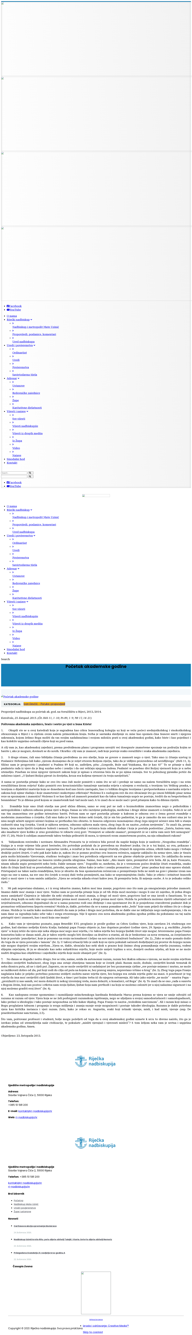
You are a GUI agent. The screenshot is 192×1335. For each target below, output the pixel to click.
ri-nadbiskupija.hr (26, 1117)
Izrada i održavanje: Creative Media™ (106, 1326)
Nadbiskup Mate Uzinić (26, 1204)
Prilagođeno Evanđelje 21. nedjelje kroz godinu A (39, 1252)
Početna (18, 1200)
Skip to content (93, 1332)
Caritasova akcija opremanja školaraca (35, 1226)
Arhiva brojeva (96, 1319)
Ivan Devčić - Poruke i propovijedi (44, 704)
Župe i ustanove (22, 1211)
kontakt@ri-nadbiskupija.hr (35, 1111)
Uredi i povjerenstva (25, 1208)
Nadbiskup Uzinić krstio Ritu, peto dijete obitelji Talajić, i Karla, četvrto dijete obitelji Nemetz (63, 1239)
